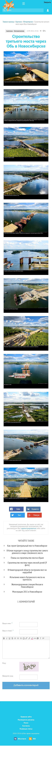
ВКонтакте (22, 739)
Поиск (26, 723)
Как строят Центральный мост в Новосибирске (27, 545)
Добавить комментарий (26, 685)
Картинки (9, 31)
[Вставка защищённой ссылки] (29, 638)
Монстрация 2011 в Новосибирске (27, 591)
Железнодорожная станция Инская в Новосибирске (27, 585)
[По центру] (18, 638)
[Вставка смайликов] (23, 638)
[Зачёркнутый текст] (12, 638)
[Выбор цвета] (32, 638)
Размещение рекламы (26, 720)
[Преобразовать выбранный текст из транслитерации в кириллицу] (40, 638)
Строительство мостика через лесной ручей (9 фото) (27, 564)
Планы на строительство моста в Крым (27, 557)
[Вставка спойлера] (43, 638)
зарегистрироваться (28, 529)
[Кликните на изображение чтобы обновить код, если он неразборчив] (29, 671)
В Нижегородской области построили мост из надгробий (27, 571)
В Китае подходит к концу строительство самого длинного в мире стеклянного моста (27, 551)
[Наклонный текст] (6, 638)
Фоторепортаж (19, 31)
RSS (34, 739)
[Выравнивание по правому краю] (20, 638)
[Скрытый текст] (34, 638)
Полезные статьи (26, 729)
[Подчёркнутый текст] (9, 638)
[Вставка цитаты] (37, 638)
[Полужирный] (4, 638)
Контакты (26, 726)
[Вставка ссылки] (26, 638)
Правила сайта (26, 717)
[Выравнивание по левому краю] (15, 638)
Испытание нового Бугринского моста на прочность (27, 578)
